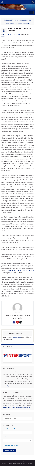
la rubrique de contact (10, 386)
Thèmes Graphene (17, 463)
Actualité (3, 36)
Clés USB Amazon (27, 463)
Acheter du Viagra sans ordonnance (21, 270)
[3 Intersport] (17, 356)
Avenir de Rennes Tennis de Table (12, 34)
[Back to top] (30, 461)
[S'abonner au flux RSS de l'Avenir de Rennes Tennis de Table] (2, 1)
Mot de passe (8, 437)
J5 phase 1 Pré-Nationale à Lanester (17, 23)
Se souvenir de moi (11, 445)
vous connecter (16, 337)
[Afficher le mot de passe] (30, 440)
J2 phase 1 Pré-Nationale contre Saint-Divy (18, 20)
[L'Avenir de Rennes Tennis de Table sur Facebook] (5, 1)
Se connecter (9, 450)
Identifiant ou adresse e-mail (13, 429)
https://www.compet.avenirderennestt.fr (16, 407)
